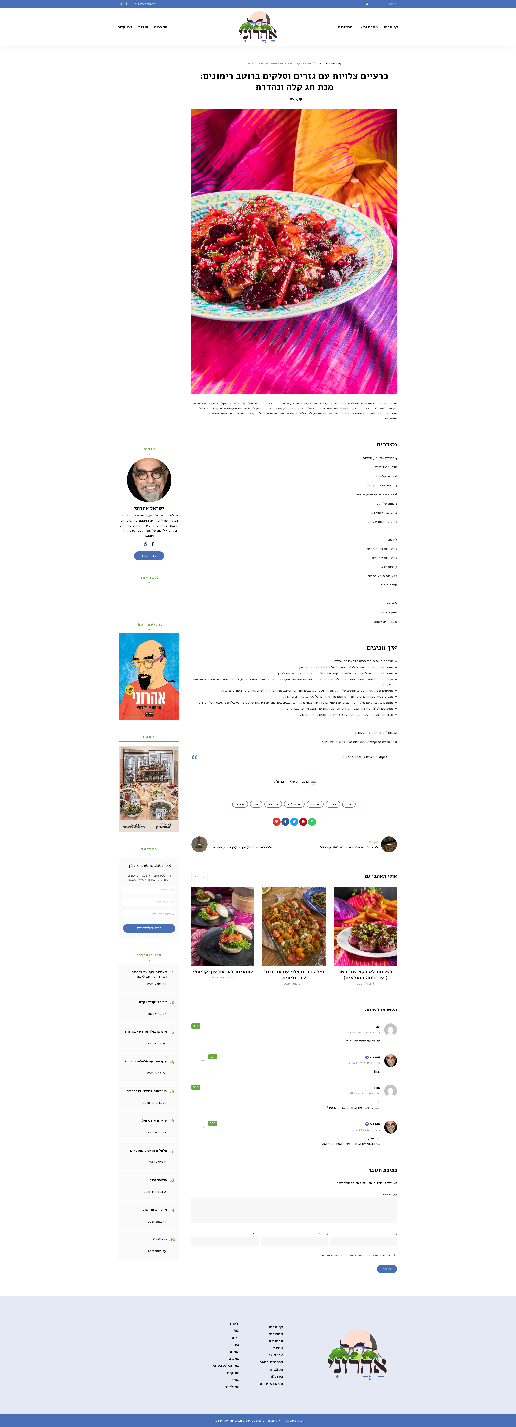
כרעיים (314, 804)
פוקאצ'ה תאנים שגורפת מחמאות (364, 757)
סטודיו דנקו (221, 1421)
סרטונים (345, 27)
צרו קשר (125, 27)
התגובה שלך (390, 1195)
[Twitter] (294, 822)
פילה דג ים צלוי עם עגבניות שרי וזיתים (294, 974)
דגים (236, 1337)
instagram (121, 4)
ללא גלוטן (293, 804)
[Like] (277, 822)
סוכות (307, 63)
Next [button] (204, 877)
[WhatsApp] (312, 822)
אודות (143, 27)
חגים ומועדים (258, 63)
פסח (274, 63)
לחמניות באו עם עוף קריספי (222, 971)
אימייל (323, 1234)
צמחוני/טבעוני (226, 1365)
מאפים (234, 1358)
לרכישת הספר (271, 1362)
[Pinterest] (303, 822)
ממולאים (232, 1386)
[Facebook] (285, 822)
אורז (236, 1379)
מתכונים (370, 27)
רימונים (272, 804)
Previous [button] (195, 877)
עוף (297, 63)
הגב (196, 1026)
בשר (236, 1344)
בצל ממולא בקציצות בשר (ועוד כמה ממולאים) (365, 974)
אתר (394, 1234)
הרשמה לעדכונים (145, 4)
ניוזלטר (276, 1376)
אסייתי (234, 1351)
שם (256, 1234)
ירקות (235, 1323)
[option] (365, 936)
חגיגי (332, 804)
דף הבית (391, 27)
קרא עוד (149, 555)
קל (255, 804)
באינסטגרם (362, 732)
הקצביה (160, 27)
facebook (126, 4)
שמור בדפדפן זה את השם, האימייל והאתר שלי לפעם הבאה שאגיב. (355, 1255)
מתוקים (233, 1372)
